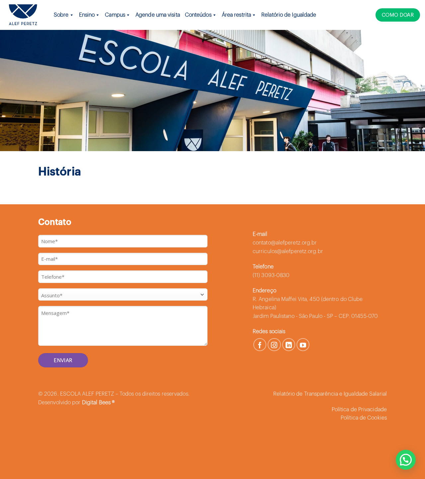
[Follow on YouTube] (303, 344)
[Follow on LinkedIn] (289, 344)
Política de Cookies (364, 418)
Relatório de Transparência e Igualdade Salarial (330, 394)
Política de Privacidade (359, 409)
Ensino (87, 15)
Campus (115, 15)
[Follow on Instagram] (274, 344)
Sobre (61, 15)
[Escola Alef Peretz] (23, 15)
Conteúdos (198, 15)
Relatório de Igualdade (288, 15)
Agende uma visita (157, 15)
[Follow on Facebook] (260, 344)
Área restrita (236, 15)
